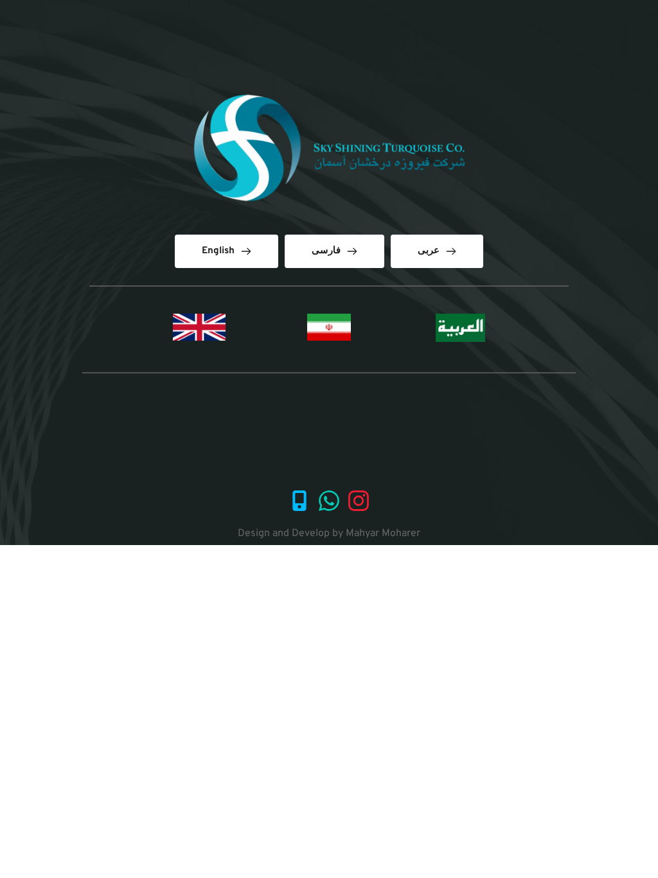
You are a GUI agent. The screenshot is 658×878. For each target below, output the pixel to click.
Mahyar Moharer (383, 533)
